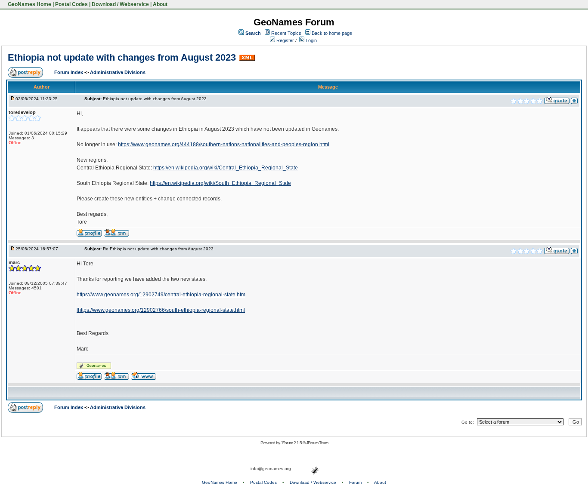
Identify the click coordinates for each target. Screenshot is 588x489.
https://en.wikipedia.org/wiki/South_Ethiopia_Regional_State (220, 183)
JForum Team (317, 442)
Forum (355, 482)
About (160, 4)
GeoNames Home (28, 4)
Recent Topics (286, 33)
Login (310, 40)
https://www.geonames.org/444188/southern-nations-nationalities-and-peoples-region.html (223, 144)
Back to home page (332, 33)
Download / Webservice (120, 4)
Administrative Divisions (117, 72)
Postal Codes (71, 4)
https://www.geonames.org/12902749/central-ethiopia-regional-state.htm (161, 295)
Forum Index (69, 72)
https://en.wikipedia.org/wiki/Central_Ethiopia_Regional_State (225, 168)
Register (284, 40)
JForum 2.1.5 (292, 442)
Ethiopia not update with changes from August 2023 (122, 57)
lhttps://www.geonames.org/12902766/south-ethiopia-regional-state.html (161, 310)
